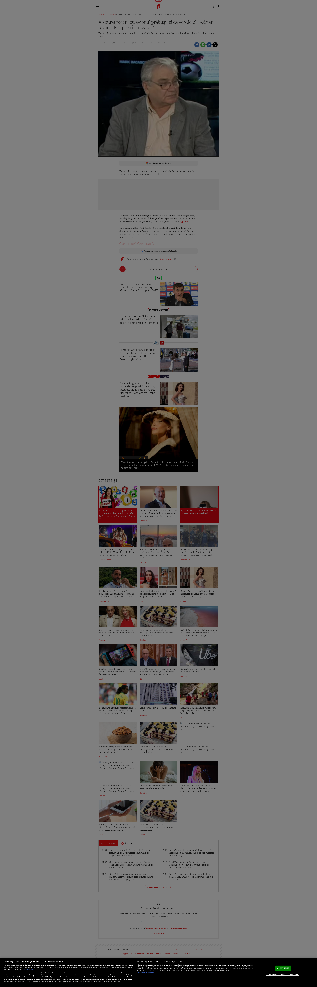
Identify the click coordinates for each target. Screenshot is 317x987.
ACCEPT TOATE (283, 968)
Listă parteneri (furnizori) (145, 972)
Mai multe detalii (28, 969)
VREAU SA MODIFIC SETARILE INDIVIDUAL (282, 975)
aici (125, 977)
